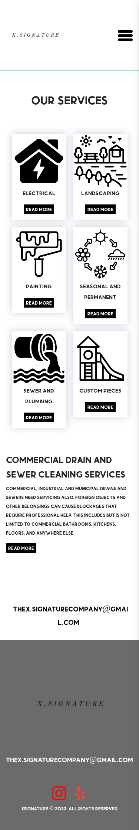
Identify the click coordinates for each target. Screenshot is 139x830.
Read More (39, 209)
